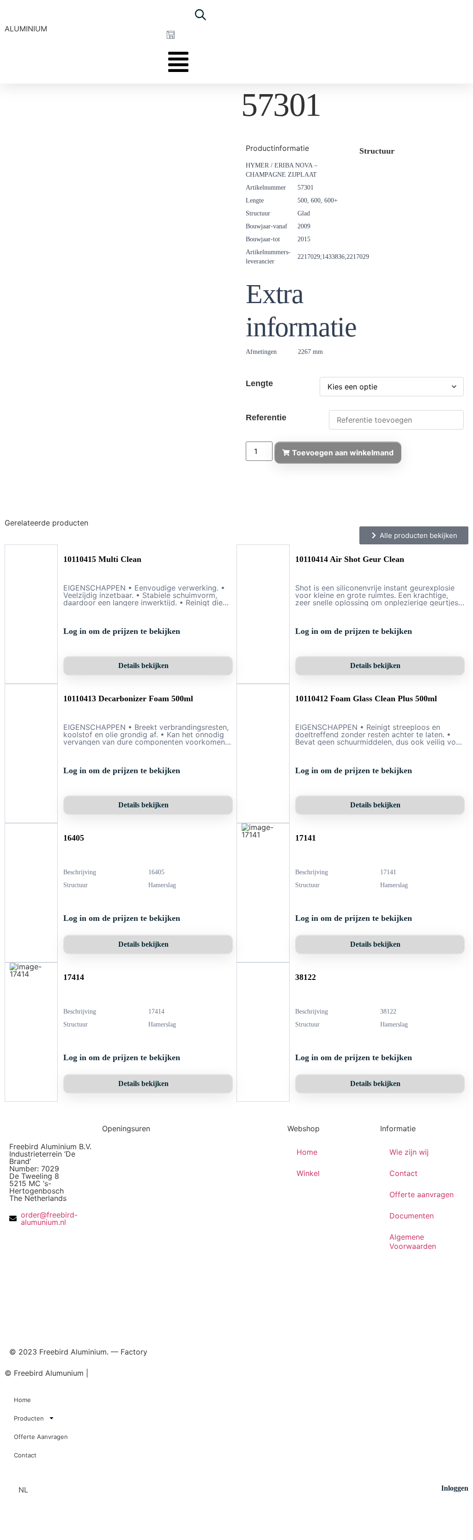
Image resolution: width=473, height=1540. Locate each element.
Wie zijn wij (409, 1152)
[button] (28, 1490)
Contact (403, 1173)
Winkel (308, 1173)
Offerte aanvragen (421, 1194)
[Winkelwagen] (171, 35)
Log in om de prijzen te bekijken (121, 631)
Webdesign (145, 1373)
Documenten (411, 1215)
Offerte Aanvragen (41, 1436)
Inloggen (454, 1488)
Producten (29, 1418)
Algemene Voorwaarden (412, 1241)
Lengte (259, 383)
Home (307, 1152)
